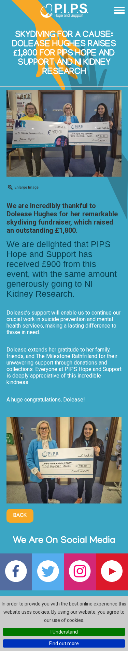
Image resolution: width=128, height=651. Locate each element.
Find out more (64, 643)
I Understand (64, 632)
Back (20, 516)
